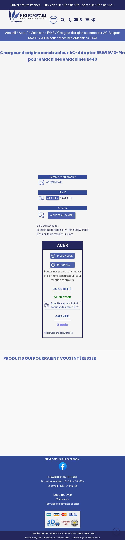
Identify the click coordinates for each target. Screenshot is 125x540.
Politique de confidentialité (56, 537)
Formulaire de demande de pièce (62, 503)
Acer (22, 33)
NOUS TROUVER (62, 495)
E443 (50, 33)
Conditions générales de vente (85, 537)
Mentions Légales (33, 537)
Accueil (10, 33)
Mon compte (62, 499)
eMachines (36, 33)
